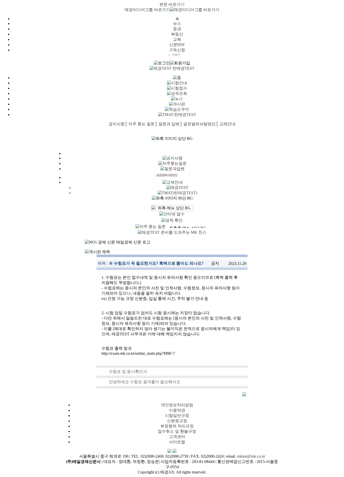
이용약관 (177, 410)
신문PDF (177, 45)
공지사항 (117, 124)
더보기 (176, 54)
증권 (177, 29)
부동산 (177, 34)
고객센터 (177, 436)
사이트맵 (177, 442)
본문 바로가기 (172, 4)
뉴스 (177, 23)
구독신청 (177, 50)
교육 (177, 39)
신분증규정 (177, 421)
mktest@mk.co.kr (251, 456)
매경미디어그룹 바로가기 (147, 10)
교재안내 (227, 124)
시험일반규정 (177, 415)
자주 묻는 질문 (141, 124)
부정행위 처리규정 (177, 426)
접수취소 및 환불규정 (177, 431)
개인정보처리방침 (177, 405)
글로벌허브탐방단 (199, 124)
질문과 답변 (169, 124)
